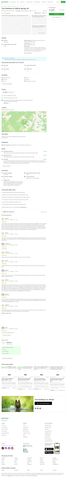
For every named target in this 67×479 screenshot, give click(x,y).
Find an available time (56, 17)
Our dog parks (13, 1)
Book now (57, 14)
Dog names (22, 1)
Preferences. (35, 475)
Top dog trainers (37, 1)
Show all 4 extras (6, 166)
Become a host (50, 1)
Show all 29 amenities (7, 83)
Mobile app (25, 436)
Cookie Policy (9, 475)
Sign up (63, 1)
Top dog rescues (29, 1)
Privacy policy (4, 431)
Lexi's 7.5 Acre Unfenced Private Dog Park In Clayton (40, 379)
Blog (18, 1)
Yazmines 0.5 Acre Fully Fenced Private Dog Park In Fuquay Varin (57, 379)
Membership (25, 429)
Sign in (58, 1)
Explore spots (25, 427)
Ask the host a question (7, 358)
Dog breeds (44, 1)
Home (24, 425)
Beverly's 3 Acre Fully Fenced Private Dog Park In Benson (24, 379)
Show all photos (42, 32)
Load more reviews (6, 335)
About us (3, 425)
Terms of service (5, 429)
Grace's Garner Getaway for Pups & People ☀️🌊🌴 (8, 379)
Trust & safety (4, 427)
